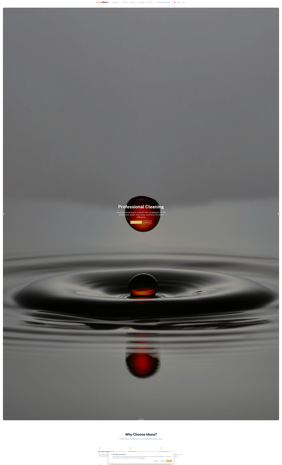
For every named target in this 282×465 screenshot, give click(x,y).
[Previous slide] (3, 214)
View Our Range (141, 221)
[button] (138, 419)
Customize (156, 460)
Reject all (163, 460)
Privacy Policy (141, 458)
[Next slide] (279, 214)
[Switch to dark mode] (179, 2)
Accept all (169, 460)
